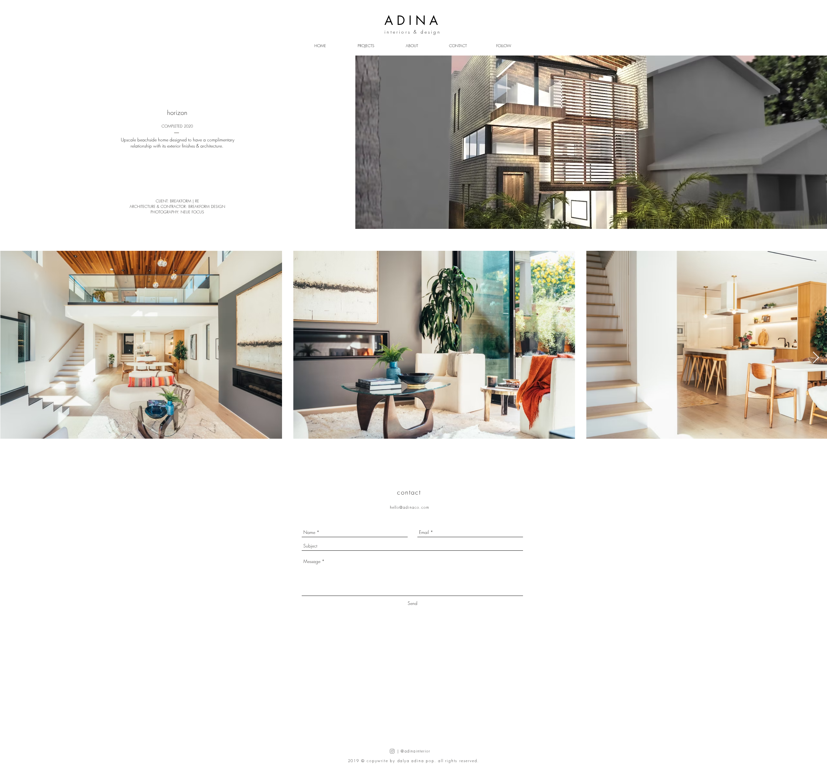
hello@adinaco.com (409, 507)
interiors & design (412, 32)
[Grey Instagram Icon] (392, 751)
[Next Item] (816, 358)
